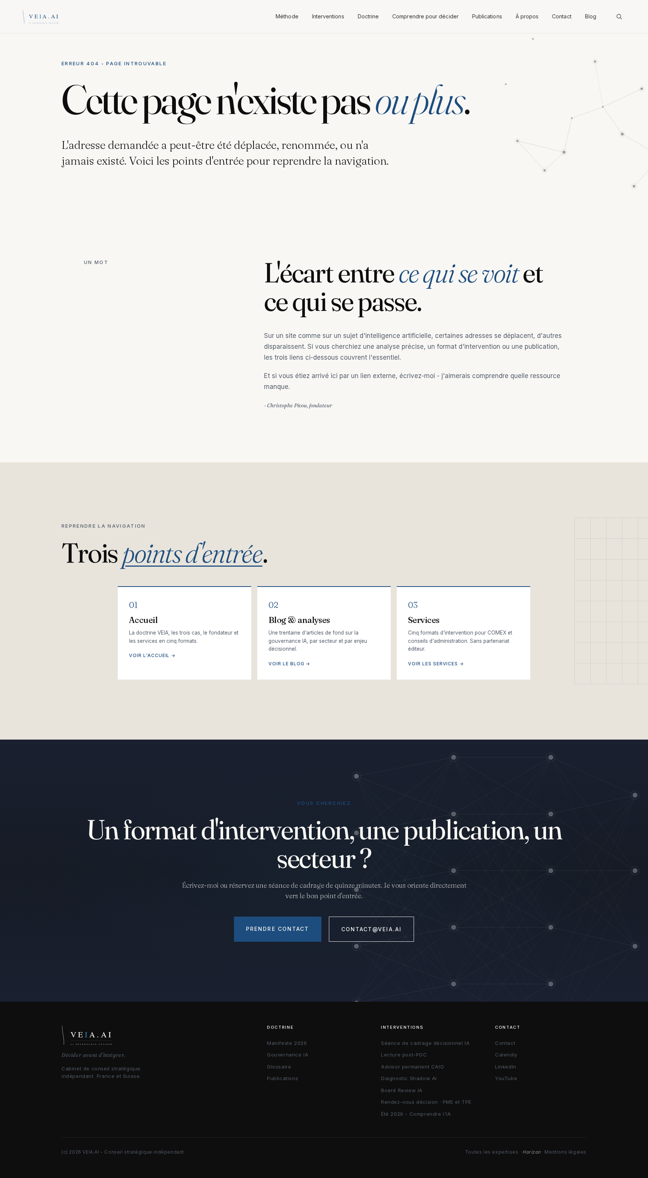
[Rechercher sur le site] (619, 17)
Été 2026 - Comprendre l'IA (416, 1114)
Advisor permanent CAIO (412, 1067)
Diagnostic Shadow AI (409, 1078)
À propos (527, 16)
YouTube (506, 1078)
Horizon (531, 1152)
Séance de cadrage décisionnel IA (425, 1043)
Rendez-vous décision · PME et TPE (426, 1102)
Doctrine (368, 16)
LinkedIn (505, 1067)
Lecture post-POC (404, 1055)
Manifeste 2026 (287, 1043)
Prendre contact (277, 929)
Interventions (328, 16)
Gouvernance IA (287, 1055)
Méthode (287, 16)
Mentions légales (565, 1152)
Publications (487, 16)
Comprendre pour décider (425, 16)
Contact (562, 16)
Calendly (506, 1055)
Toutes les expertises (492, 1152)
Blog (590, 16)
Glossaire (279, 1067)
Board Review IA (402, 1090)
